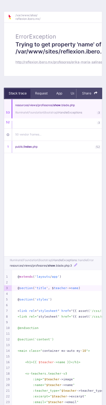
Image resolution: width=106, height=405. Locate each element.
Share (87, 93)
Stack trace (18, 93)
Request (41, 93)
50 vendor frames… (28, 134)
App (59, 93)
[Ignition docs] (11, 17)
